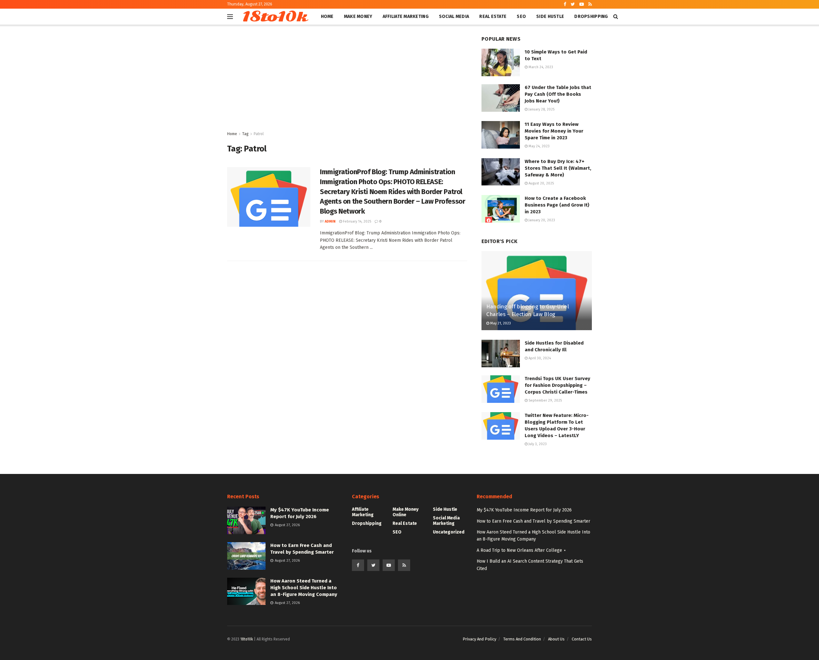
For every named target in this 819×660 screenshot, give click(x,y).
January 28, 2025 (541, 109)
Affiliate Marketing (406, 16)
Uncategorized (449, 532)
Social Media (454, 16)
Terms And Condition (522, 639)
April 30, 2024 (539, 358)
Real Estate (492, 16)
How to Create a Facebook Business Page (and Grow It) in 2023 (557, 205)
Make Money (358, 16)
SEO (521, 16)
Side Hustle (550, 16)
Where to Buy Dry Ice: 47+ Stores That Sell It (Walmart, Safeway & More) (558, 168)
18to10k (274, 16)
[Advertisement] (347, 82)
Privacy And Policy (479, 639)
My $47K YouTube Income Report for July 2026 (524, 510)
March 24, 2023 (540, 67)
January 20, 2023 (541, 220)
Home (327, 16)
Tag (245, 134)
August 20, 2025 (541, 183)
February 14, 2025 (356, 221)
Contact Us (582, 639)
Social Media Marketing (446, 520)
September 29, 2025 (545, 400)
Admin (330, 221)
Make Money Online (405, 512)
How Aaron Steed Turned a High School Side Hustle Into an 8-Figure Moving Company (303, 587)
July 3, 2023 (537, 444)
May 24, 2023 (539, 146)
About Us (556, 639)
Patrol (259, 134)
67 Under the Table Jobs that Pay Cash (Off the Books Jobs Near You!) (558, 94)
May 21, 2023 (500, 323)
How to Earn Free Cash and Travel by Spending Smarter (533, 521)
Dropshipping (591, 16)
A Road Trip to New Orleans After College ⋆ (521, 550)
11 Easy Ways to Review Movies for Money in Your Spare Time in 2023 (554, 131)
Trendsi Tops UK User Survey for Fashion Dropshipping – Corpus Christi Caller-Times (557, 385)
